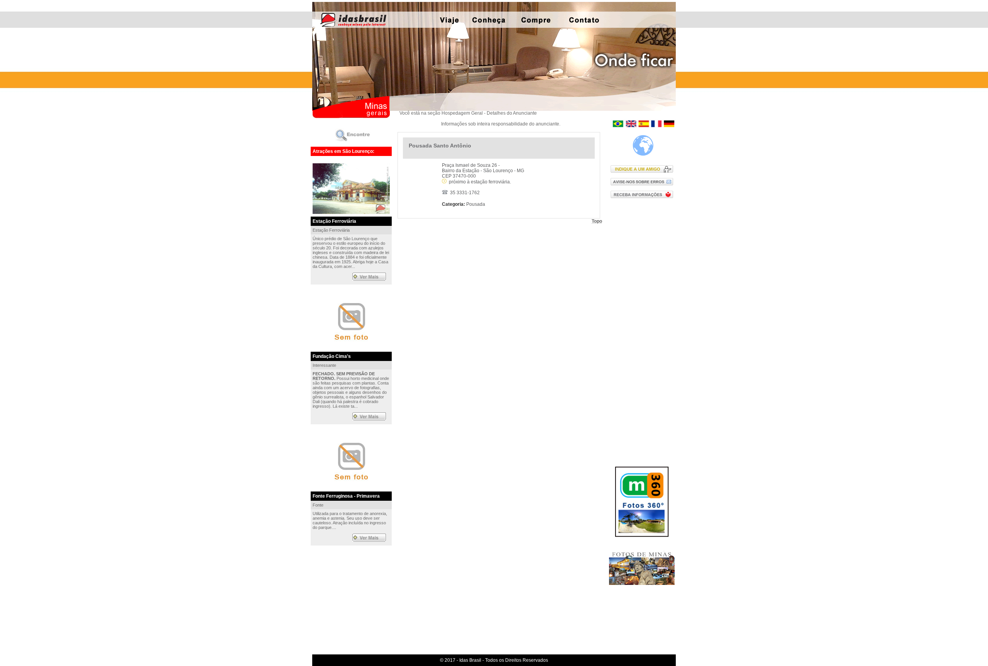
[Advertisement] (644, 327)
